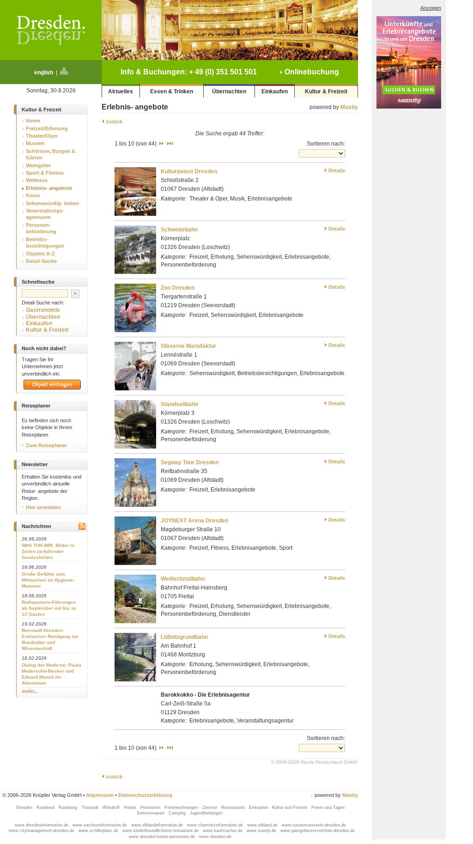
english (43, 72)
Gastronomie (43, 310)
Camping (178, 813)
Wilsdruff (112, 807)
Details (336, 170)
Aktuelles (120, 91)
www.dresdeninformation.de (42, 825)
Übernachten (229, 91)
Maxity (349, 107)
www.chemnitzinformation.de (215, 825)
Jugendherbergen (207, 813)
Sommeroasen (151, 813)
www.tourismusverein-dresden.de (314, 825)
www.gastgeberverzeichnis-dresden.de (317, 830)
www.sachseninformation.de (100, 825)
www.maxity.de (262, 830)
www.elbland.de (263, 825)
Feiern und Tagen (328, 807)
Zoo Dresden (177, 288)
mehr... (30, 691)
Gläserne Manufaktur (188, 346)
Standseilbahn (179, 404)
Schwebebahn (179, 229)
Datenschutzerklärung (145, 795)
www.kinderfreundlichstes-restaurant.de (161, 830)
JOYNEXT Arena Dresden (194, 520)
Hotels (131, 807)
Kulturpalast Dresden (189, 171)
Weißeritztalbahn (183, 579)
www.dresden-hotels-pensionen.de (162, 836)
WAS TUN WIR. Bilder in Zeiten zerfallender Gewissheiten (48, 551)
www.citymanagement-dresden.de (42, 830)
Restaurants (233, 807)
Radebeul (46, 807)
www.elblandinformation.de (157, 825)
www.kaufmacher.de (223, 830)
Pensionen (151, 807)
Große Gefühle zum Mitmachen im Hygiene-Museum (48, 580)
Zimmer (210, 807)
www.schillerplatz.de (99, 830)
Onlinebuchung (311, 72)
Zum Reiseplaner (45, 445)
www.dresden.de (215, 836)
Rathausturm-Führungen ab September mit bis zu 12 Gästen (49, 608)
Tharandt (90, 807)
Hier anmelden (42, 507)
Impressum (100, 795)
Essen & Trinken (171, 91)
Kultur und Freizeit (290, 807)
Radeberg (69, 807)
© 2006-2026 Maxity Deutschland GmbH (314, 762)
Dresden (25, 807)
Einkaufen (274, 91)
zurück (113, 121)
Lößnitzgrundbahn (184, 637)
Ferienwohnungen (182, 807)
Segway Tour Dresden (189, 462)
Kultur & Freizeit (326, 91)
